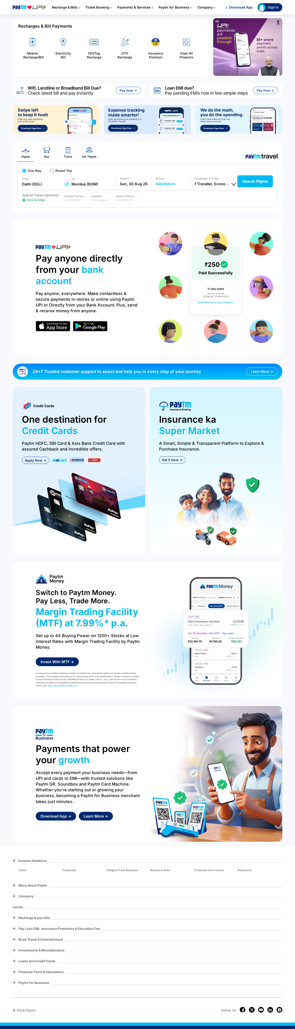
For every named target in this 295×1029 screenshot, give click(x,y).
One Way (34, 171)
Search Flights (255, 181)
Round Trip (63, 171)
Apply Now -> (35, 460)
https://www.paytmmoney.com (63, 685)
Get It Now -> (172, 460)
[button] (74, 198)
